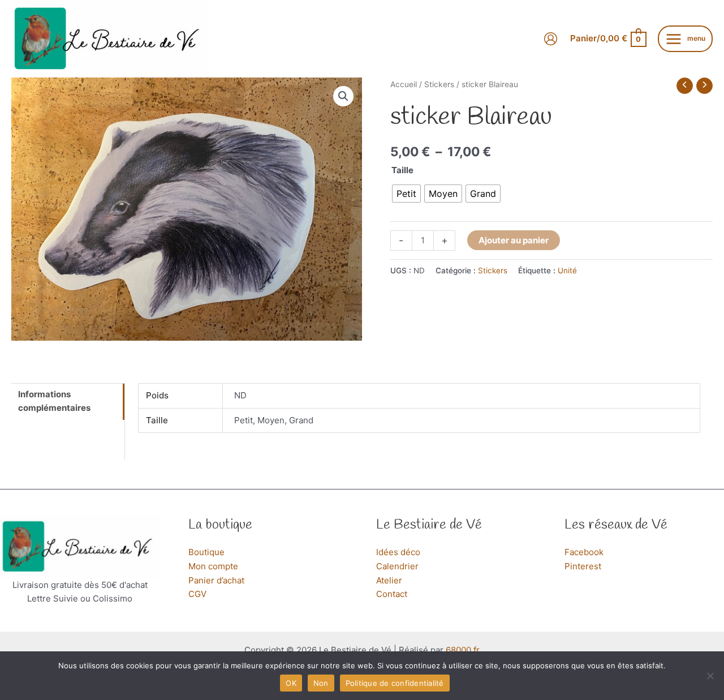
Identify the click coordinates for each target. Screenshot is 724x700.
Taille (402, 170)
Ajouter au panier (514, 240)
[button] (343, 96)
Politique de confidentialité (395, 683)
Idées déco (398, 552)
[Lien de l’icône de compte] (551, 39)
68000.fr (463, 650)
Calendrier (397, 566)
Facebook (584, 552)
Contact (391, 594)
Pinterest (582, 566)
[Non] (710, 675)
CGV (197, 594)
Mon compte (213, 566)
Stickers (439, 84)
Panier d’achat (216, 580)
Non (321, 683)
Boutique (206, 552)
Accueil (403, 84)
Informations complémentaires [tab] (54, 401)
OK (291, 683)
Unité (567, 270)
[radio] (406, 193)
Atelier (389, 580)
